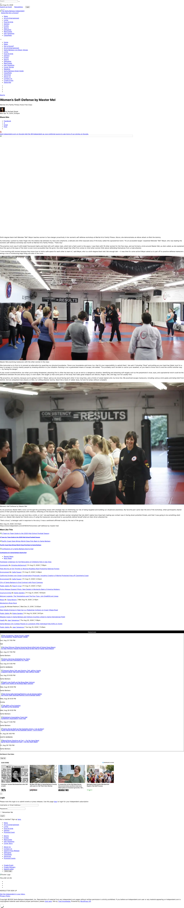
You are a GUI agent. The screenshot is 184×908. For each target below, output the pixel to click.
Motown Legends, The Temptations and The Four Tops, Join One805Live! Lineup (29, 596)
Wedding (7, 69)
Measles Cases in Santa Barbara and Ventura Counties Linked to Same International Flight (32, 617)
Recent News (8, 556)
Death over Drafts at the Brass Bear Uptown (17, 683)
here (55, 802)
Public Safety (5, 586)
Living (6, 20)
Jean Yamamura (13, 620)
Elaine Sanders (19, 593)
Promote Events (9, 858)
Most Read (8, 558)
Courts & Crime (6, 593)
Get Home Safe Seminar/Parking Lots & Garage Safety (20, 695)
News (6, 16)
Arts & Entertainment (11, 18)
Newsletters (18, 7)
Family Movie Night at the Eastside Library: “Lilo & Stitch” (22, 730)
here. (19, 819)
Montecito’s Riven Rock (8, 603)
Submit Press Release (11, 851)
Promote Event (9, 832)
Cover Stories (9, 67)
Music (2, 600)
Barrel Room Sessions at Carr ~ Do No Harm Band (19, 742)
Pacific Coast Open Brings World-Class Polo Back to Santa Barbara (20, 545)
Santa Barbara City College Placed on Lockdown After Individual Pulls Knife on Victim (31, 624)
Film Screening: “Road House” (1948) (14, 637)
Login (27, 7)
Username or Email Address (10, 805)
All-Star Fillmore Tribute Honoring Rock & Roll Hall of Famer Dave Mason (27, 649)
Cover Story (8, 843)
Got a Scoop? (14, 13)
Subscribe (5, 13)
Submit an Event (6, 7)
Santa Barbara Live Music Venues (16, 50)
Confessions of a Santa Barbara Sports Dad (13, 552)
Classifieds (8, 35)
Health (2, 620)
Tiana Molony (12, 600)
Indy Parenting (9, 33)
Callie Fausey (16, 572)
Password (3, 809)
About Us (7, 77)
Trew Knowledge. (64, 901)
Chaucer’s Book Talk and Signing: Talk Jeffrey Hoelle (20, 672)
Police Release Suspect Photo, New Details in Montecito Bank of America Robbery (30, 589)
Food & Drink (8, 22)
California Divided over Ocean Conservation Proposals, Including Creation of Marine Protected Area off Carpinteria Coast (44, 576)
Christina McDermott (18, 565)
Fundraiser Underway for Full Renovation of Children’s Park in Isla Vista (25, 562)
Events (6, 26)
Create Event (8, 80)
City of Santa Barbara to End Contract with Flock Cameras (21, 582)
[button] (14, 778)
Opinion (6, 24)
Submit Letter (9, 869)
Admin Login (8, 871)
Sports (6, 28)
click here (48, 901)
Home (6, 42)
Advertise (7, 75)
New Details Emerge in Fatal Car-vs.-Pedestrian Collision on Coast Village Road (29, 610)
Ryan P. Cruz (17, 586)
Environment (5, 572)
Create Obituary (9, 867)
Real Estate (8, 31)
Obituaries (7, 30)
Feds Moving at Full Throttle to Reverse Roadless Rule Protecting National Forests (29, 569)
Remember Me (7, 812)
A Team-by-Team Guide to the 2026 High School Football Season (20, 537)
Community (4, 565)
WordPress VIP (85, 901)
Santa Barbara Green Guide (14, 71)
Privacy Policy (5, 896)
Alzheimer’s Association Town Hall (13, 718)
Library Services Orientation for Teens (15, 660)
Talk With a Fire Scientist (10, 707)
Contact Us (8, 79)
